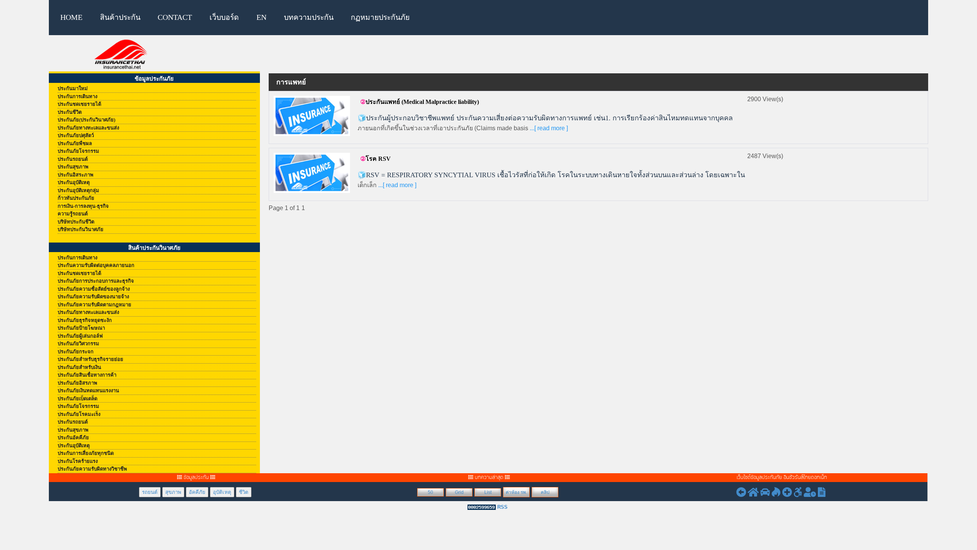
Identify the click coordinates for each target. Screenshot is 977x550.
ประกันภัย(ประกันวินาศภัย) (86, 120)
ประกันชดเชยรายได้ (79, 104)
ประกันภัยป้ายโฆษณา (81, 328)
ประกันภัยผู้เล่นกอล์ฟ (80, 336)
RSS (502, 507)
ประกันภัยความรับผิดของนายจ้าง (93, 296)
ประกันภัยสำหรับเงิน (79, 367)
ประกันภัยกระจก (76, 351)
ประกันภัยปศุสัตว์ (76, 135)
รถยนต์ (150, 492)
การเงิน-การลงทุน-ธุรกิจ (83, 206)
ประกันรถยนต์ (73, 159)
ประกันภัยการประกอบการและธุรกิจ (96, 281)
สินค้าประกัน (120, 17)
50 (430, 492)
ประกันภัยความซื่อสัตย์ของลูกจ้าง (94, 289)
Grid (459, 492)
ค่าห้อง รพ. (516, 492)
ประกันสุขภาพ (73, 167)
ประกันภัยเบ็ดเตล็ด (77, 398)
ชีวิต (243, 492)
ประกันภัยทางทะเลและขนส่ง (88, 128)
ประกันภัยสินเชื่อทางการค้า (87, 375)
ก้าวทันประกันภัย (76, 198)
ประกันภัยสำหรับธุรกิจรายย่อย (90, 359)
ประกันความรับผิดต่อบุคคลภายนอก (96, 265)
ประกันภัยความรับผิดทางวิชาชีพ (92, 469)
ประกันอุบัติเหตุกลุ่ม (78, 190)
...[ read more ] (548, 128)
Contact (175, 17)
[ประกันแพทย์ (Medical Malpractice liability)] (312, 115)
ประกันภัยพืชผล (75, 143)
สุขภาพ (173, 492)
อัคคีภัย (197, 492)
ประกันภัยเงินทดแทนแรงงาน (88, 390)
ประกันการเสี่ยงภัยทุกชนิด (86, 453)
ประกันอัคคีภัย (73, 437)
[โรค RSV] (312, 172)
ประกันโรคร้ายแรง (78, 461)
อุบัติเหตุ (222, 492)
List (488, 492)
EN (261, 17)
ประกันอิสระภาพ (76, 175)
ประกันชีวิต (70, 112)
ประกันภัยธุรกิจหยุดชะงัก (85, 320)
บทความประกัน (309, 17)
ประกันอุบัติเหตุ (74, 182)
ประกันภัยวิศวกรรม (78, 343)
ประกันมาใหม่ (73, 88)
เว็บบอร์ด (224, 17)
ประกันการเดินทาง (77, 96)
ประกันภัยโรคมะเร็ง (79, 414)
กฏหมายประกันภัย (380, 17)
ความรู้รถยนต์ (73, 214)
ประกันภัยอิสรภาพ (77, 383)
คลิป (545, 492)
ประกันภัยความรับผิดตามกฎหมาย (94, 304)
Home (71, 17)
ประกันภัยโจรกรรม (78, 151)
